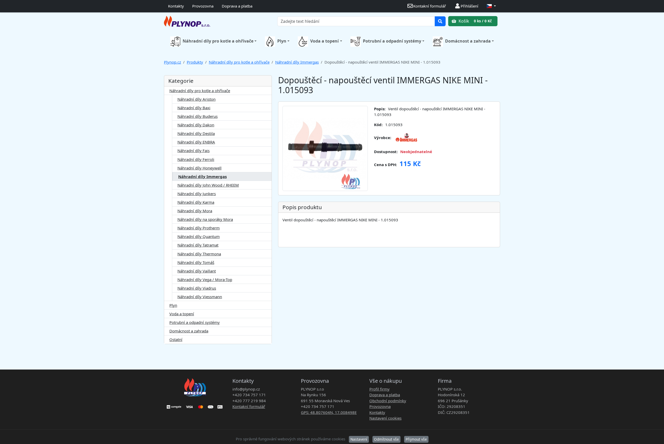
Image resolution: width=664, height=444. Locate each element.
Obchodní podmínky (387, 400)
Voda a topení (324, 41)
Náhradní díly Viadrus (196, 288)
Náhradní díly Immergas (297, 62)
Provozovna (202, 6)
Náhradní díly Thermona (199, 253)
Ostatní (175, 339)
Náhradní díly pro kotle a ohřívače (218, 41)
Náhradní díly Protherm (198, 227)
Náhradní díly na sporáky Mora (205, 219)
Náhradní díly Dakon (195, 124)
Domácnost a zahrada (468, 41)
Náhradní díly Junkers (196, 193)
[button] (491, 6)
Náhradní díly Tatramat (197, 245)
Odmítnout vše (386, 439)
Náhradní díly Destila (196, 133)
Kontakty (176, 6)
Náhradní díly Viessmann (199, 296)
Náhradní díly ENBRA (196, 142)
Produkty (195, 62)
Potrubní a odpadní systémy (392, 41)
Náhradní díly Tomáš (195, 262)
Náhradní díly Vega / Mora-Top (204, 279)
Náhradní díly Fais (193, 150)
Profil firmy (379, 389)
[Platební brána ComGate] (195, 405)
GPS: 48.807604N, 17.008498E (329, 412)
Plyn (281, 41)
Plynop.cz (172, 62)
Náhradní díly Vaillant (196, 271)
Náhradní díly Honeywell (199, 167)
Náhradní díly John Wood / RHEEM (208, 185)
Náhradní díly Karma (195, 202)
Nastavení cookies (385, 418)
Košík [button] (475, 21)
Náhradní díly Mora (194, 210)
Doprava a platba (237, 6)
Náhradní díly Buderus (197, 116)
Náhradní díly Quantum (198, 236)
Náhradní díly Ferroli (195, 159)
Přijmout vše (416, 439)
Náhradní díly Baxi (193, 107)
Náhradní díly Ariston (196, 99)
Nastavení (358, 439)
